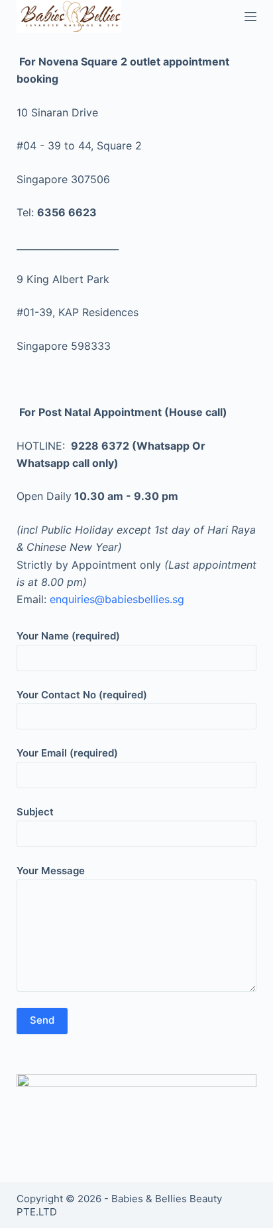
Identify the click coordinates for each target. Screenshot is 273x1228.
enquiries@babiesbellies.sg (117, 599)
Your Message (51, 870)
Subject (35, 811)
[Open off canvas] (250, 16)
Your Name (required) (68, 636)
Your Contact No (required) (82, 694)
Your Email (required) (67, 753)
